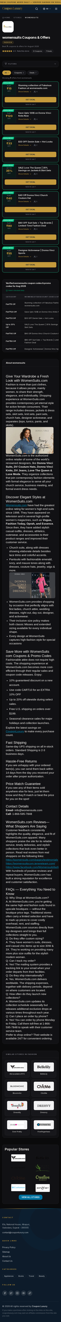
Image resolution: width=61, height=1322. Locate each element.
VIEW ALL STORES (31, 1197)
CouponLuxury (15, 731)
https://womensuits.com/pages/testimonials (32, 859)
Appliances (9, 1276)
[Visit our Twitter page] (11, 1293)
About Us (6, 1256)
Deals (33, 73)
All (7, 73)
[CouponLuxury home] (12, 8)
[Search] (36, 8)
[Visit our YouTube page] (23, 1293)
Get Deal (30, 100)
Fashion (8, 42)
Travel (31, 1276)
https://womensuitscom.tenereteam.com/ (30, 863)
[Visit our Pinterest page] (29, 1293)
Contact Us (7, 1261)
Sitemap (6, 1252)
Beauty (42, 1276)
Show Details (23, 92)
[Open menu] (56, 8)
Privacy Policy (8, 1247)
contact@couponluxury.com (15, 1232)
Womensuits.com (16, 505)
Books (21, 1276)
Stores (18, 18)
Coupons (19, 73)
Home (7, 18)
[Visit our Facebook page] (4, 1293)
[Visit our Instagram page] (17, 1293)
